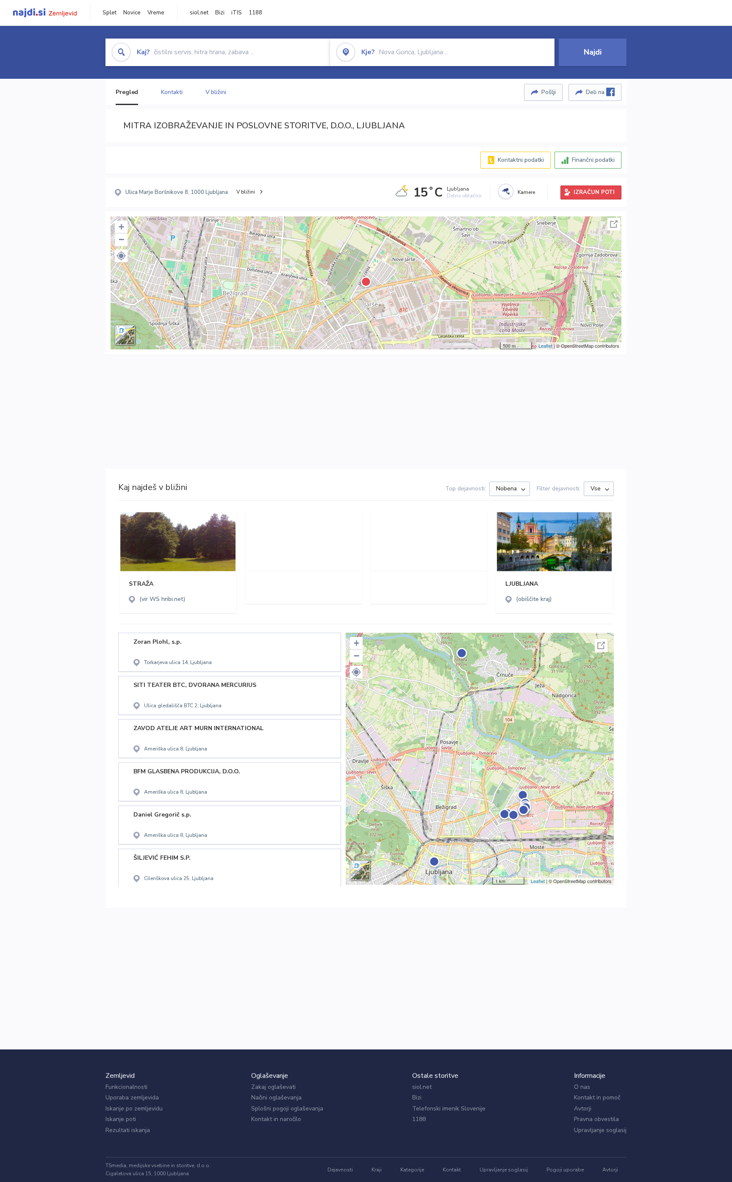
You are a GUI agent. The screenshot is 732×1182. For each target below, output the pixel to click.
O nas (582, 1087)
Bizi (220, 13)
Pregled (127, 92)
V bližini (215, 92)
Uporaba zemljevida (132, 1097)
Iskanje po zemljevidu (134, 1108)
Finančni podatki (593, 160)
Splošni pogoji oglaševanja (287, 1108)
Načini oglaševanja (276, 1097)
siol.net (199, 13)
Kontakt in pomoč (597, 1097)
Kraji (377, 1169)
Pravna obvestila (596, 1119)
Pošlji (548, 92)
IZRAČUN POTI (594, 192)
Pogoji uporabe (565, 1169)
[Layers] (125, 335)
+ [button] (121, 226)
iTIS (236, 13)
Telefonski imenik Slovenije (448, 1108)
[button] (121, 255)
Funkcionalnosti (126, 1087)
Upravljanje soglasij (600, 1130)
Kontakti (171, 92)
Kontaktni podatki (521, 160)
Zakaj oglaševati (273, 1087)
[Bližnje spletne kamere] (505, 191)
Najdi (593, 52)
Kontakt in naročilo (276, 1119)
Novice (132, 13)
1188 (255, 13)
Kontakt (452, 1169)
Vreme (155, 13)
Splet (109, 13)
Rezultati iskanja (127, 1130)
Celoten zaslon (613, 224)
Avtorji (582, 1108)
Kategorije (412, 1169)
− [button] (121, 239)
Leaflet (545, 345)
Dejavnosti (340, 1169)
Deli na (596, 92)
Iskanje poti (120, 1119)
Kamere (526, 192)
